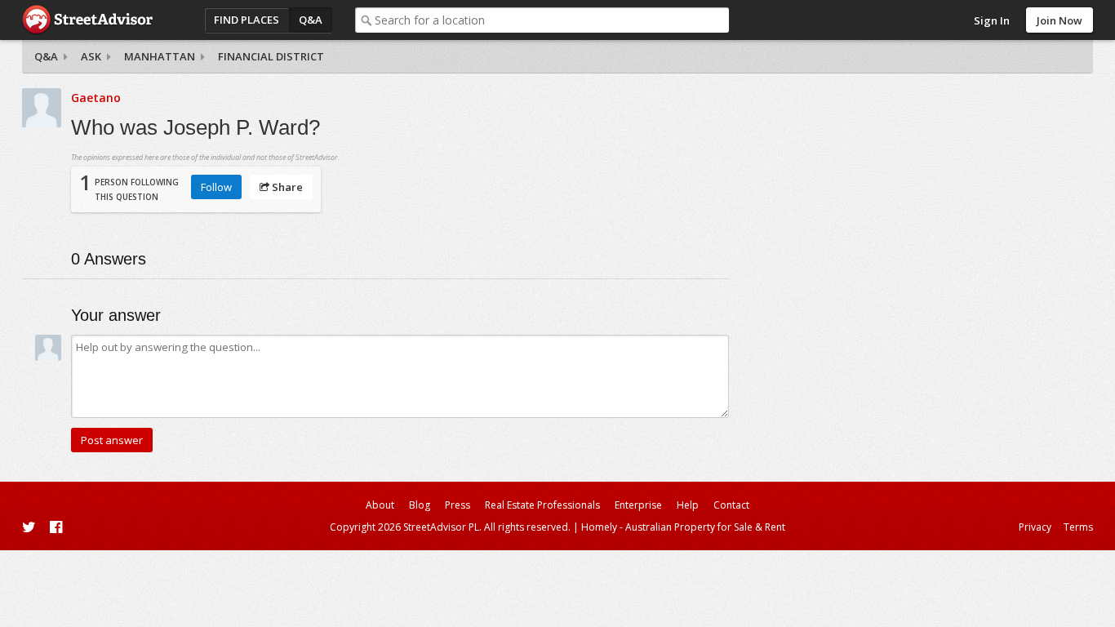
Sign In (992, 20)
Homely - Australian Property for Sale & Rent (683, 527)
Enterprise (638, 505)
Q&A (310, 19)
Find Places (246, 19)
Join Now (1059, 20)
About (380, 505)
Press (457, 505)
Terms (1078, 527)
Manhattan (159, 56)
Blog (419, 505)
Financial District (271, 56)
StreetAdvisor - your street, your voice (87, 20)
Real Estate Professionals (542, 505)
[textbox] (552, 20)
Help (688, 505)
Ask (91, 56)
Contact (731, 505)
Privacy (1035, 527)
